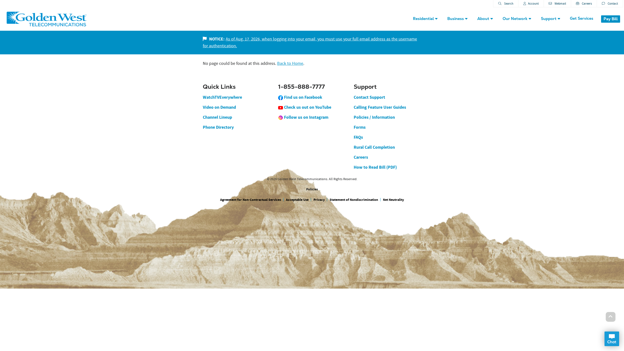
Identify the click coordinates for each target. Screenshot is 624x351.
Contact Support (369, 97)
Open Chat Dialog (611, 339)
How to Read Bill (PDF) (375, 167)
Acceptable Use (297, 199)
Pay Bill (611, 18)
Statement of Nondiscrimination (354, 199)
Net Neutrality (393, 199)
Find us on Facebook (302, 97)
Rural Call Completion (374, 147)
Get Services (581, 18)
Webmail (560, 3)
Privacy (319, 199)
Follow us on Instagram (305, 117)
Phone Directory (218, 127)
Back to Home (290, 63)
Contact (612, 3)
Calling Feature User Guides (380, 107)
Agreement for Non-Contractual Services (250, 199)
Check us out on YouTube (307, 107)
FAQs (358, 137)
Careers (586, 3)
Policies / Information (374, 117)
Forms (360, 127)
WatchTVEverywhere (222, 97)
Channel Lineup (217, 117)
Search (508, 3)
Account (533, 3)
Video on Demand (219, 107)
